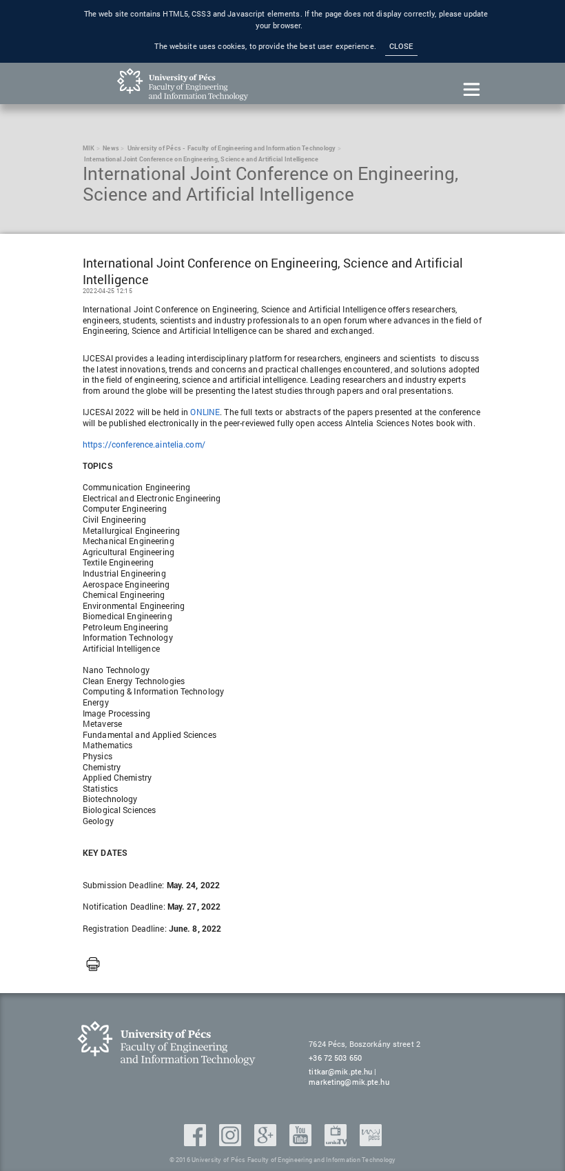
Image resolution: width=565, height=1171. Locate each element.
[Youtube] (301, 1141)
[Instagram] (231, 1141)
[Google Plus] (266, 1141)
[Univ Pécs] (371, 1141)
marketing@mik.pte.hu (349, 1082)
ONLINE (205, 411)
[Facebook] (196, 1141)
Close (401, 46)
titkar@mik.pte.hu (340, 1071)
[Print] (93, 964)
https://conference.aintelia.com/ (144, 444)
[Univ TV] (337, 1141)
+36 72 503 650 (335, 1057)
